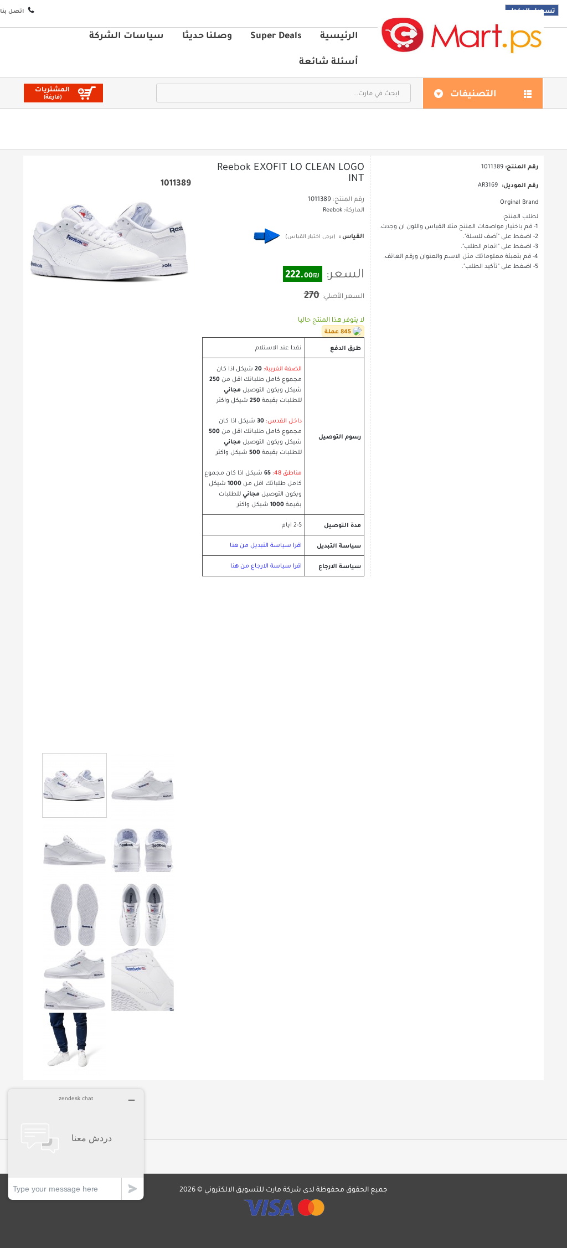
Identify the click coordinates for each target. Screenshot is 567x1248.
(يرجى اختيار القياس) (310, 236)
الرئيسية (339, 35)
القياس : (350, 236)
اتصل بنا (12, 11)
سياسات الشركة (126, 35)
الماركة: (354, 209)
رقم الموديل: (520, 185)
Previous (100, 737)
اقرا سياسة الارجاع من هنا (266, 565)
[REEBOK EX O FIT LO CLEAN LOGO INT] (74, 785)
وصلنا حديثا (207, 35)
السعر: (345, 274)
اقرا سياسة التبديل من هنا (266, 545)
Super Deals (276, 35)
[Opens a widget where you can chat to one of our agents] (76, 1144)
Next (119, 738)
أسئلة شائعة (328, 61)
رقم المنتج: (348, 199)
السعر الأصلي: (343, 296)
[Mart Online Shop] (461, 34)
